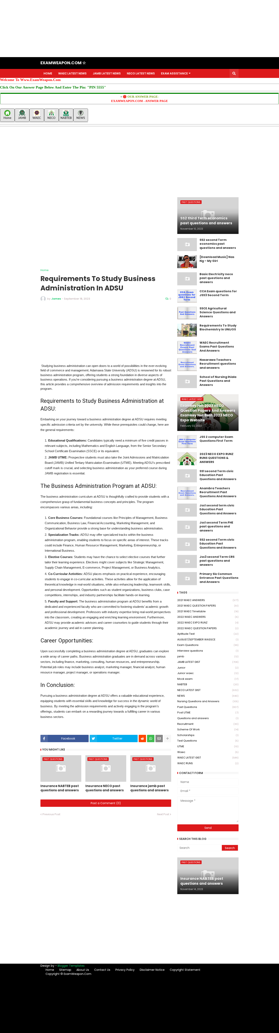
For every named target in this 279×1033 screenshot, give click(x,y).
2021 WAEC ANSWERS (208, 600)
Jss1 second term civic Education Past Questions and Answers (218, 509)
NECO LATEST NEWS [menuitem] (141, 73)
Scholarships (208, 735)
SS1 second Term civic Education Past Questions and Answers (218, 475)
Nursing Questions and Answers (208, 701)
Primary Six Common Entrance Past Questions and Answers (219, 578)
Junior (208, 668)
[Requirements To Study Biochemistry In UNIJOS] (187, 330)
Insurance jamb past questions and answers (149, 788)
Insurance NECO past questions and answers (104, 788)
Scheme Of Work (208, 729)
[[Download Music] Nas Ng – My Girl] (187, 261)
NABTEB (208, 684)
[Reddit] (142, 738)
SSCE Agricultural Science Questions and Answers (217, 312)
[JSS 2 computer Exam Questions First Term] (187, 441)
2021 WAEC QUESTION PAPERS (208, 606)
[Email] (159, 738)
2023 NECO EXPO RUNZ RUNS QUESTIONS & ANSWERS (216, 458)
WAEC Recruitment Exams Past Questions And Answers (217, 347)
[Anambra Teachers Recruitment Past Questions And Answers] (187, 492)
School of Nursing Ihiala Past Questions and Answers (218, 381)
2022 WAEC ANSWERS (208, 617)
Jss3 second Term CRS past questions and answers (217, 561)
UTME (208, 746)
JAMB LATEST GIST (208, 662)
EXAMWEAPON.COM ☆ (63, 63)
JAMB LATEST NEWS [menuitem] (107, 73)
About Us (82, 970)
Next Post (163, 814)
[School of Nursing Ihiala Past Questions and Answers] (187, 381)
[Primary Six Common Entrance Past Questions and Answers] (187, 578)
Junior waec (208, 673)
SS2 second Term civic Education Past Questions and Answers (218, 544)
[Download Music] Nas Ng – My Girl (217, 259)
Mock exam (208, 679)
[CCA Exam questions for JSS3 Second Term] (187, 295)
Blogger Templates (71, 966)
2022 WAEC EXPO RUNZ (208, 622)
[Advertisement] (122, 28)
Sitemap (65, 970)
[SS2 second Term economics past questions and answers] (187, 244)
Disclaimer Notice (152, 970)
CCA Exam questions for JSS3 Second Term (218, 293)
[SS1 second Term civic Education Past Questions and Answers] (187, 475)
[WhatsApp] (150, 738)
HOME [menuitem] (48, 73)
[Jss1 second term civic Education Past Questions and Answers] (187, 510)
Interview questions (208, 651)
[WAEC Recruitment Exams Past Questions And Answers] (187, 347)
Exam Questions (208, 645)
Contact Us (102, 970)
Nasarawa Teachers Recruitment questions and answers (218, 364)
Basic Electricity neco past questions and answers (216, 278)
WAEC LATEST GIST (208, 758)
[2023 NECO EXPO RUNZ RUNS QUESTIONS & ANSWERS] (187, 458)
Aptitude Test (208, 634)
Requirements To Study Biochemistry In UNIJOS (218, 328)
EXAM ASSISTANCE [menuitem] (174, 73)
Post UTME (208, 712)
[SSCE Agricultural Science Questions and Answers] (187, 313)
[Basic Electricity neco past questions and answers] (187, 278)
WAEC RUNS (208, 763)
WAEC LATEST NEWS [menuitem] (72, 73)
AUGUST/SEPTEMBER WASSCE (208, 639)
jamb (208, 656)
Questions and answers (208, 718)
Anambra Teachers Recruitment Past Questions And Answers (218, 492)
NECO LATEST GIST (208, 690)
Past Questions (208, 707)
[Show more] (167, 738)
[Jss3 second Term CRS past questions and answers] (187, 561)
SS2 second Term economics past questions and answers (218, 244)
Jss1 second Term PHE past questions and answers (216, 527)
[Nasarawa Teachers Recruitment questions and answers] (187, 364)
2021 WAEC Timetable (208, 611)
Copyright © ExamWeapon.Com (68, 974)
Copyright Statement (185, 970)
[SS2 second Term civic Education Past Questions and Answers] (187, 544)
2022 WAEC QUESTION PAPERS (208, 628)
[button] (234, 73)
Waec (208, 752)
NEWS (208, 696)
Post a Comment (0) (106, 803)
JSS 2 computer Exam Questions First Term (216, 439)
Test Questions (208, 741)
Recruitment (208, 724)
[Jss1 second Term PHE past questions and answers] (187, 527)
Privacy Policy (125, 970)
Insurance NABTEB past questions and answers (59, 788)
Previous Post (51, 814)
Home (44, 270)
